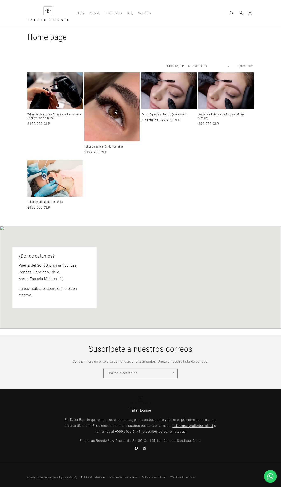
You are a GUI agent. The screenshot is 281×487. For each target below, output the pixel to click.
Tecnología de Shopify (64, 477)
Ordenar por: (175, 66)
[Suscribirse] (172, 373)
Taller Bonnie (44, 477)
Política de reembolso (154, 477)
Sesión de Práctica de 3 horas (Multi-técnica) (221, 116)
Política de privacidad (93, 477)
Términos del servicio (182, 477)
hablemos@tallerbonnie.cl (192, 426)
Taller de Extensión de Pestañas (104, 146)
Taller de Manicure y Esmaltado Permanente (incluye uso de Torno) (54, 116)
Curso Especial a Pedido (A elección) (164, 114)
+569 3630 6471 (127, 432)
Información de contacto (123, 477)
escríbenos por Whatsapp (165, 432)
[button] (231, 13)
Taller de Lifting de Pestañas (45, 201)
